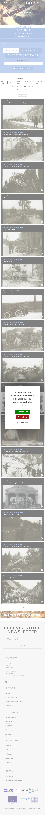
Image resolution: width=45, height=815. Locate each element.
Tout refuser (22, 417)
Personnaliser (22, 422)
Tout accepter (22, 412)
